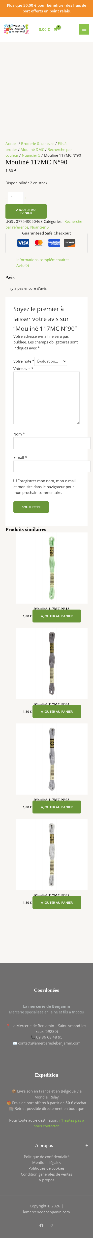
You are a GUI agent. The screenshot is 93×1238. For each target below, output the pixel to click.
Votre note (23, 361)
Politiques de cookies (46, 1168)
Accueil (11, 143)
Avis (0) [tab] (22, 265)
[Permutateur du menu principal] (84, 29)
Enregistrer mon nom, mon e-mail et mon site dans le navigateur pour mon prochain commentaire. (44, 486)
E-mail (20, 457)
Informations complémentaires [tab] (42, 259)
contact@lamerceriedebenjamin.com (49, 1043)
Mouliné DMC (32, 149)
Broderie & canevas (37, 143)
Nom (19, 433)
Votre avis (23, 368)
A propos (46, 1179)
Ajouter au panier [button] (57, 616)
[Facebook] (41, 1226)
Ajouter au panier (26, 211)
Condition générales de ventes (46, 1174)
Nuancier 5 (31, 155)
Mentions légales (46, 1162)
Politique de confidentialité (46, 1156)
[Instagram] (52, 1226)
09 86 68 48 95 (49, 1037)
